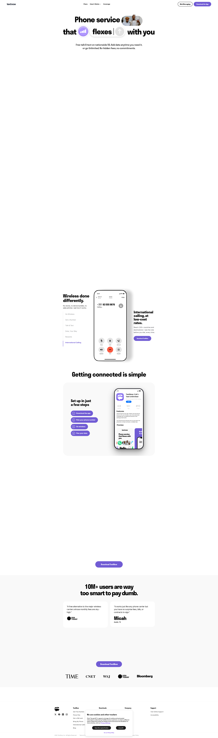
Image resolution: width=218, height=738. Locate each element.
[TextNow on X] (55, 714)
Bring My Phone (78, 721)
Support (153, 708)
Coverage (106, 4)
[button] (185, 4)
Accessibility (155, 715)
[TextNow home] (11, 4)
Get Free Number (78, 712)
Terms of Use (83, 735)
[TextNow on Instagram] (67, 714)
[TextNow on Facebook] (59, 714)
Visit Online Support (157, 712)
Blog (74, 728)
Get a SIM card (78, 718)
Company (128, 708)
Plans (86, 4)
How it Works (94, 4)
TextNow (76, 708)
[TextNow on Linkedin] (63, 714)
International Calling (79, 725)
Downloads (103, 708)
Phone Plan (76, 715)
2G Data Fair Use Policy (99, 694)
